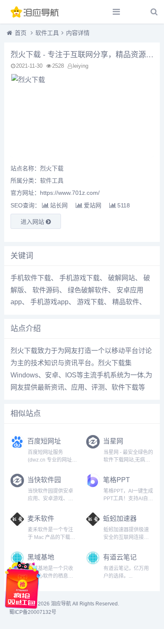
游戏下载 (90, 301)
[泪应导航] (35, 12)
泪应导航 (61, 604)
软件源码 (45, 290)
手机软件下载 (31, 277)
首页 (20, 32)
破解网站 (121, 277)
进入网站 (33, 221)
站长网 (59, 205)
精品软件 (125, 301)
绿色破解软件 (88, 290)
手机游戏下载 (79, 277)
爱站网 (92, 205)
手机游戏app (49, 301)
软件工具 (47, 32)
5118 (123, 205)
